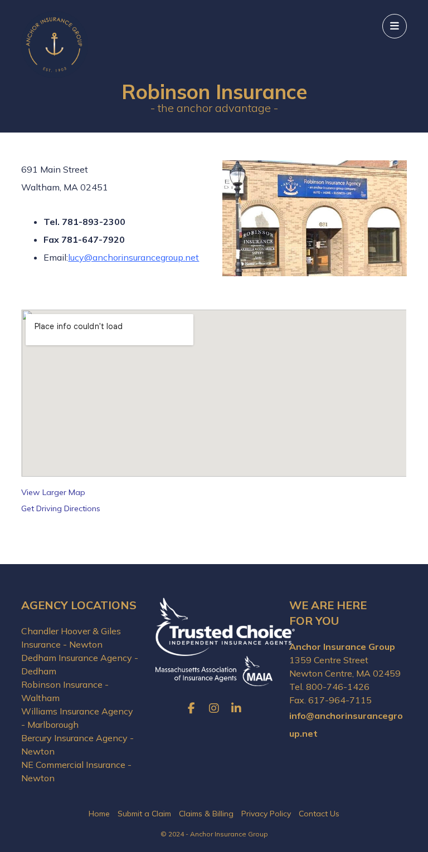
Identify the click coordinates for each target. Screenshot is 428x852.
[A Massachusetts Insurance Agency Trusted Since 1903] (54, 44)
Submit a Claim (144, 814)
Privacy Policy (266, 814)
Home (99, 814)
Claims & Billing (206, 814)
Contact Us (319, 814)
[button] (394, 26)
